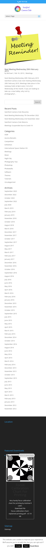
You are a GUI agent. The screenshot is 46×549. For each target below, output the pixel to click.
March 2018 (9, 229)
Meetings (29, 73)
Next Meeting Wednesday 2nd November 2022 (22, 119)
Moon (7, 155)
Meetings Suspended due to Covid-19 (19, 125)
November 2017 (10, 235)
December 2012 (10, 405)
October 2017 (10, 239)
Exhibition (8, 145)
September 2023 (11, 191)
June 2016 (8, 283)
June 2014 (8, 351)
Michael (10, 73)
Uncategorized (10, 182)
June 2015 (8, 320)
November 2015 (10, 307)
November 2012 (10, 409)
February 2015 (10, 334)
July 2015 (8, 317)
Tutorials (8, 179)
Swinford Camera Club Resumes (17, 112)
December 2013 (10, 368)
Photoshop (9, 165)
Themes (7, 175)
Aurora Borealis (10, 138)
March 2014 (9, 361)
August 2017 (9, 246)
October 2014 (10, 341)
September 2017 (11, 242)
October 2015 (10, 310)
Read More (34, 546)
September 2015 (11, 314)
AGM (6, 135)
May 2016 (8, 286)
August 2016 (9, 276)
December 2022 (10, 195)
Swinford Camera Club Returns (16, 122)
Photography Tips (11, 162)
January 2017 (9, 259)
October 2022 (10, 198)
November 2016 (10, 266)
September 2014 (11, 344)
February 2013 (10, 398)
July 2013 (8, 381)
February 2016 (10, 297)
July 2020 (8, 205)
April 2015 (8, 327)
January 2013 (9, 402)
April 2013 (8, 392)
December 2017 (10, 232)
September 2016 (11, 273)
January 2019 (9, 215)
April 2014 (8, 358)
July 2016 (8, 280)
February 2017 (10, 256)
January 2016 (9, 300)
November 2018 (10, 218)
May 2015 (8, 324)
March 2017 (9, 252)
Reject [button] (26, 546)
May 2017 (8, 249)
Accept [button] (18, 546)
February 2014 (10, 364)
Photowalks (9, 169)
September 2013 (11, 378)
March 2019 (9, 208)
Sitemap (8, 529)
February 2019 (10, 212)
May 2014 (8, 354)
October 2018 (10, 222)
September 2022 (11, 201)
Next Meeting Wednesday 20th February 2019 (21, 70)
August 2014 (9, 348)
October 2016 (10, 269)
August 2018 (9, 225)
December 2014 (10, 337)
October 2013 (10, 375)
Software (8, 172)
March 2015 (9, 331)
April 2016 (8, 290)
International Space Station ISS (16, 148)
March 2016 (9, 293)
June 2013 (8, 385)
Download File (20, 512)
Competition (9, 141)
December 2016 (10, 263)
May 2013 (8, 388)
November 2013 (10, 371)
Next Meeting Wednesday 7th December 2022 (22, 115)
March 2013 (9, 395)
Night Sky (8, 158)
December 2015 (10, 303)
